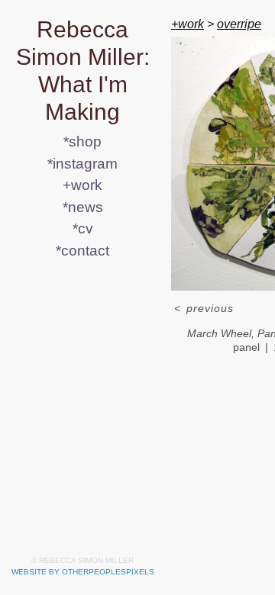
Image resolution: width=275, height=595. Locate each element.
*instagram (82, 164)
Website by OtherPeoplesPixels (82, 572)
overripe (239, 24)
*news (83, 207)
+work (82, 185)
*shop (82, 141)
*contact (82, 251)
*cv (83, 228)
